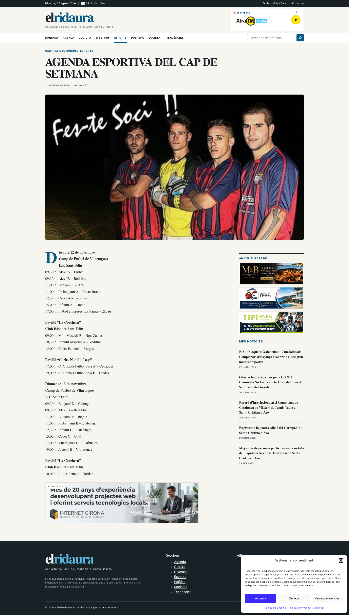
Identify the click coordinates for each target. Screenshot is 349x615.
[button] (341, 560)
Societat (180, 587)
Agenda (180, 562)
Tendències (182, 592)
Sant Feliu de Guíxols (62, 50)
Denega (294, 598)
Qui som (285, 3)
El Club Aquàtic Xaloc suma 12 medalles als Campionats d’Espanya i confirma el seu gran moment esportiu (271, 356)
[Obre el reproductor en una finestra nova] (296, 12)
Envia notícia (270, 3)
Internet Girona (110, 607)
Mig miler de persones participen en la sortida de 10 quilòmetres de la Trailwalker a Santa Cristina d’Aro (271, 453)
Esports (86, 50)
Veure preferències (327, 598)
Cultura (179, 567)
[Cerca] (300, 37)
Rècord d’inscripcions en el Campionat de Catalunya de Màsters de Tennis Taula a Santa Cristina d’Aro (268, 407)
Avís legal (318, 607)
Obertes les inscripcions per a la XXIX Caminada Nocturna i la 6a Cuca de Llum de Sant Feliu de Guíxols (270, 382)
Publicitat (298, 3)
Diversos (180, 572)
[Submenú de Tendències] (185, 38)
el (69, 16)
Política (179, 582)
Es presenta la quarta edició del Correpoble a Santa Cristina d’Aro (270, 430)
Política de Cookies (275, 607)
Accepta (260, 598)
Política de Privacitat (299, 607)
